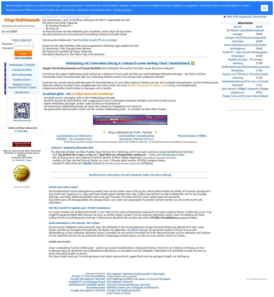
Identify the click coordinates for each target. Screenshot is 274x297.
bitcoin (238, 26)
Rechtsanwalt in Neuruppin (149, 273)
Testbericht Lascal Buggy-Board (86, 281)
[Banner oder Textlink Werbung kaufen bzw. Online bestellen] (16, 131)
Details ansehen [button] (122, 10)
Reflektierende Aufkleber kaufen (87, 284)
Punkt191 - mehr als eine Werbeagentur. (245, 52)
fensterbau (238, 70)
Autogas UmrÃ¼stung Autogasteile (245, 37)
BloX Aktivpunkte (22, 74)
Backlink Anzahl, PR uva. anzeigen (98, 40)
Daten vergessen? (22, 40)
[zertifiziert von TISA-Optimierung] (21, 182)
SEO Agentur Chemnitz (120, 273)
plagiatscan (237, 92)
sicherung (237, 77)
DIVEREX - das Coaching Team (74, 139)
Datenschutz (260, 16)
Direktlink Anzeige (137, 229)
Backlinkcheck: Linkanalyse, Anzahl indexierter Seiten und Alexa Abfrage (130, 174)
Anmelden (50, 97)
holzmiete (237, 41)
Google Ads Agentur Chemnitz (88, 278)
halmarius (237, 85)
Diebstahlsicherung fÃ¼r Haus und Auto (245, 81)
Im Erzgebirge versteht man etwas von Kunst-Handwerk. (139, 278)
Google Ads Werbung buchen (123, 290)
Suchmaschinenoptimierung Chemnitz (128, 284)
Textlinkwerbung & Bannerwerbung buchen (245, 66)
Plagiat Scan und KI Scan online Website (245, 96)
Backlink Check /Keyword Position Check (22, 86)
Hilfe (229, 16)
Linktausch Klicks (22, 69)
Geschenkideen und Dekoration (74, 135)
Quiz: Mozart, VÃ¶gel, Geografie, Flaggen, (245, 88)
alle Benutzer (22, 92)
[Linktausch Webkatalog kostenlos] (21, 23)
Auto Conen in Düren (119, 293)
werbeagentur (238, 48)
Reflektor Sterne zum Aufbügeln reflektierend (133, 287)
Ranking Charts (22, 79)
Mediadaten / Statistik (22, 64)
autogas (237, 34)
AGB (235, 16)
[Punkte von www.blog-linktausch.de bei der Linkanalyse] (22, 145)
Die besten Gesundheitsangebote (245, 30)
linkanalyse (237, 55)
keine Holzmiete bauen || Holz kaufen (245, 44)
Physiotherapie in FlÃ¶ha (192, 135)
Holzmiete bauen (95, 287)
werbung (238, 63)
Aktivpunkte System (173, 154)
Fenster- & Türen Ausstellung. (88, 276)
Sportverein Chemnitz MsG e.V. (136, 139)
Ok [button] (264, 8)
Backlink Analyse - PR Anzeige (245, 59)
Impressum (245, 16)
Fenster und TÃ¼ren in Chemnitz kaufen (245, 74)
